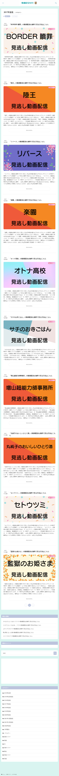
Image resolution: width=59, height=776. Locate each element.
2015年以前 (7, 693)
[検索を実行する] (55, 653)
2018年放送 (7, 707)
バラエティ (7, 733)
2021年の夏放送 (8, 718)
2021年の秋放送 (8, 722)
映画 (5, 740)
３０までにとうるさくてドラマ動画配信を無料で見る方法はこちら (21, 621)
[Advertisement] (29, 670)
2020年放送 (7, 715)
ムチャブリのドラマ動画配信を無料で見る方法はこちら (18, 629)
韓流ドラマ (7, 755)
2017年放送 (7, 704)
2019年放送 (7, 711)
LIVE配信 (6, 729)
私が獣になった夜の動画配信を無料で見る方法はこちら (18, 632)
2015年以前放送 (8, 696)
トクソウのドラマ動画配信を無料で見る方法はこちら (17, 636)
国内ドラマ (7, 16)
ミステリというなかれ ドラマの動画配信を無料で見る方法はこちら (22, 625)
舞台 (5, 751)
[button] (56, 3)
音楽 (5, 758)
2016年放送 (7, 700)
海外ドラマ (7, 747)
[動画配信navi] (29, 3)
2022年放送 (7, 726)
